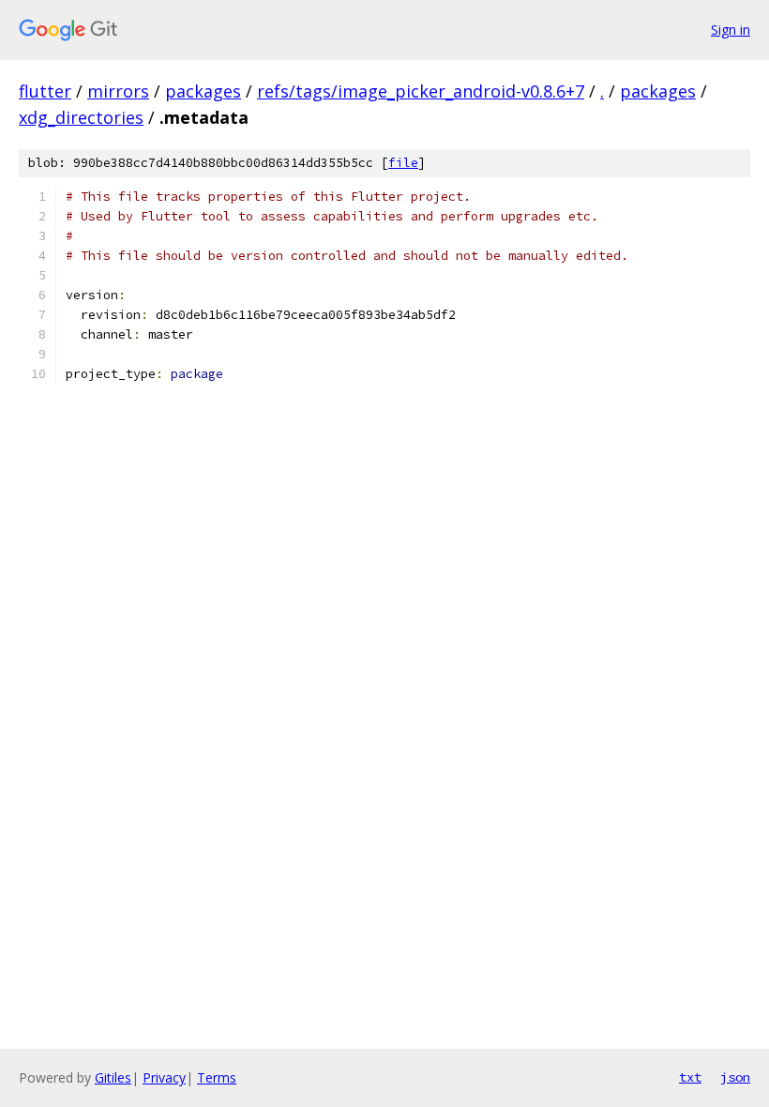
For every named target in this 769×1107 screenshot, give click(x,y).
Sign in (730, 29)
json (735, 1077)
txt (690, 1077)
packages (203, 91)
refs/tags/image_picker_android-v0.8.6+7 (420, 91)
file (403, 163)
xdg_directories (81, 117)
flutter (45, 91)
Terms (216, 1077)
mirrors (118, 91)
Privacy (164, 1077)
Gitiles (113, 1077)
